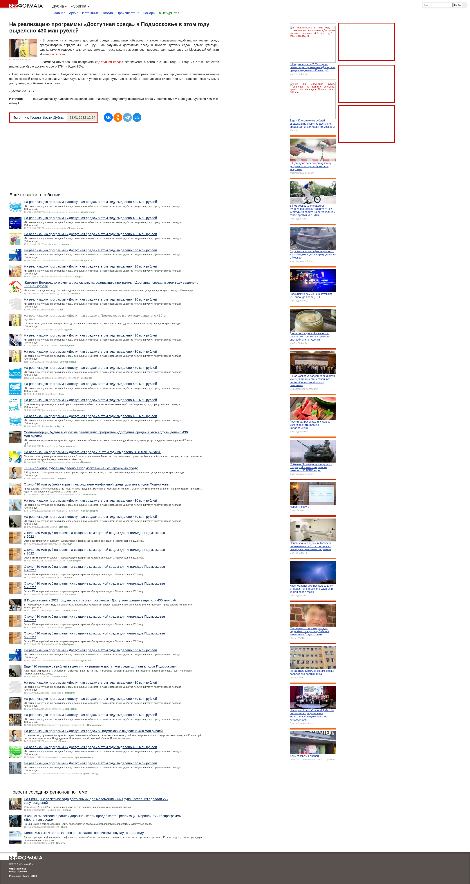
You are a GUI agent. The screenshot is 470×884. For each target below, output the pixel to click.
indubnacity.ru (23, 59)
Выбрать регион (18, 871)
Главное (59, 13)
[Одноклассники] (117, 117)
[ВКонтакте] (108, 117)
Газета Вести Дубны (47, 117)
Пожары (149, 13)
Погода (107, 13)
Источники (90, 13)
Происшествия (128, 13)
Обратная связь (17, 868)
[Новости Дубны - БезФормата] (22, 4)
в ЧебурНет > (169, 13)
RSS (34, 876)
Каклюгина (57, 54)
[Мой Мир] (137, 117)
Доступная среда (109, 62)
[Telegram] (127, 117)
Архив (73, 13)
